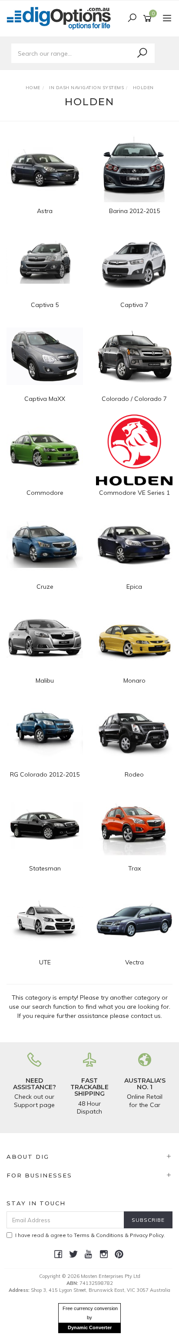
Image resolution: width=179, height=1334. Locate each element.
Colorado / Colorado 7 (134, 399)
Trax (134, 868)
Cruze (44, 586)
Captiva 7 (134, 305)
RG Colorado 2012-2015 (45, 774)
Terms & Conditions (98, 1235)
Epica (134, 586)
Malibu (45, 680)
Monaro (134, 680)
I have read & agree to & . (90, 1235)
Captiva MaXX (44, 399)
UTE (45, 962)
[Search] (142, 53)
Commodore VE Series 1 (134, 493)
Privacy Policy (147, 1235)
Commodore (45, 493)
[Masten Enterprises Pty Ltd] (61, 18)
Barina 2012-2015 (134, 211)
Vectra (134, 962)
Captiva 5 (45, 305)
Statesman (45, 868)
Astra (45, 211)
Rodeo (134, 774)
